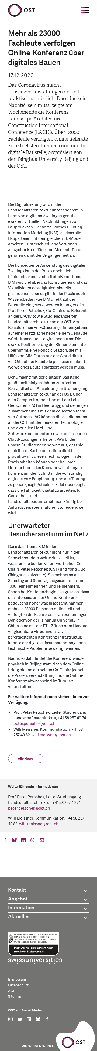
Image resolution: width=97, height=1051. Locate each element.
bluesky (14, 841)
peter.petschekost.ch (34, 724)
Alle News (26, 758)
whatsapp (32, 841)
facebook (5, 841)
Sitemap (14, 996)
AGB (11, 990)
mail (41, 841)
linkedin (23, 841)
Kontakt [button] (17, 890)
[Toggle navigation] (85, 10)
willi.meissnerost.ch (51, 735)
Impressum (17, 979)
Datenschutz (18, 985)
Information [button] (21, 907)
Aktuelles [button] (18, 916)
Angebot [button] (17, 899)
